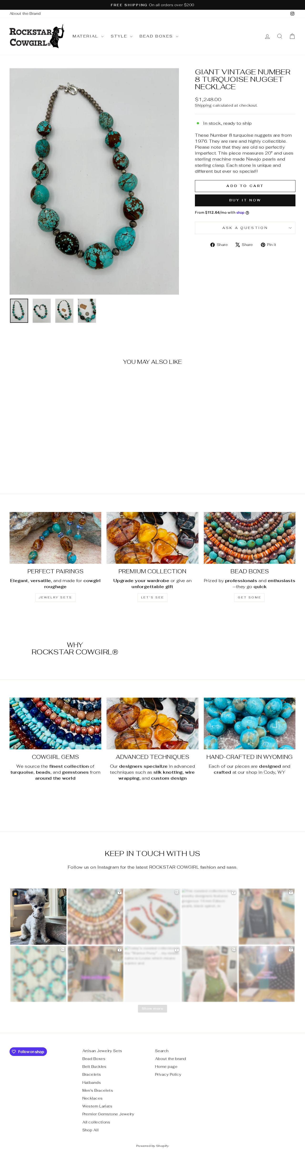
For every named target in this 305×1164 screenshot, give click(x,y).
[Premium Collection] (152, 538)
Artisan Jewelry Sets (102, 1051)
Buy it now (245, 200)
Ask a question (245, 227)
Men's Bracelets (97, 1090)
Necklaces (92, 1098)
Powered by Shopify (152, 1146)
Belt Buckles (94, 1066)
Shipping (203, 105)
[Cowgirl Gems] (55, 723)
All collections (96, 1122)
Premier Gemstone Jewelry (108, 1114)
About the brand (170, 1058)
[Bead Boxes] (249, 538)
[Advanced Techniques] (152, 723)
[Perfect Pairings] (55, 538)
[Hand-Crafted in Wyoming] (249, 723)
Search (162, 1051)
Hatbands (91, 1082)
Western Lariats (97, 1106)
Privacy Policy (168, 1074)
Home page (166, 1066)
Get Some (249, 597)
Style (120, 36)
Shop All (90, 1130)
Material (86, 36)
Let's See (152, 597)
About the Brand (25, 13)
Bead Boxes (157, 36)
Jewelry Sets (55, 597)
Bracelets (91, 1074)
